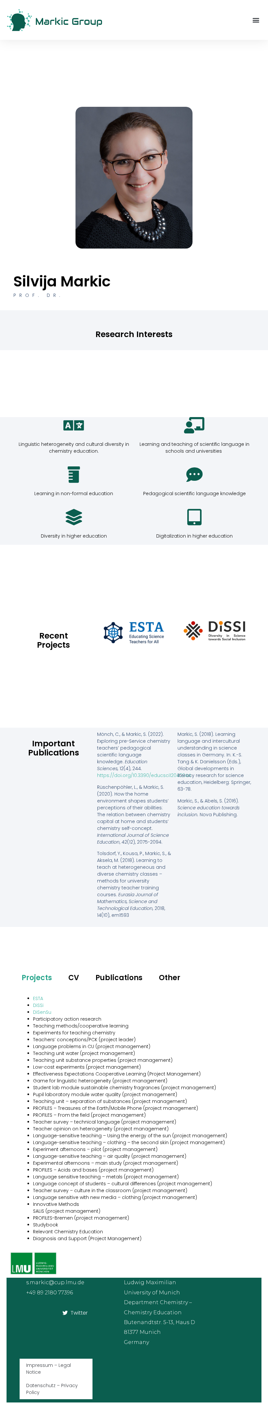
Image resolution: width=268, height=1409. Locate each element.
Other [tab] (169, 978)
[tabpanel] (134, 1119)
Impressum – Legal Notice (48, 1368)
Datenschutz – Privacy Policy (52, 1389)
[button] (256, 20)
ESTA (38, 998)
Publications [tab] (118, 978)
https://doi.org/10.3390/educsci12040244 (144, 775)
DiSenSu (42, 1012)
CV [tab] (73, 978)
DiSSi (38, 1005)
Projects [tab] (37, 978)
